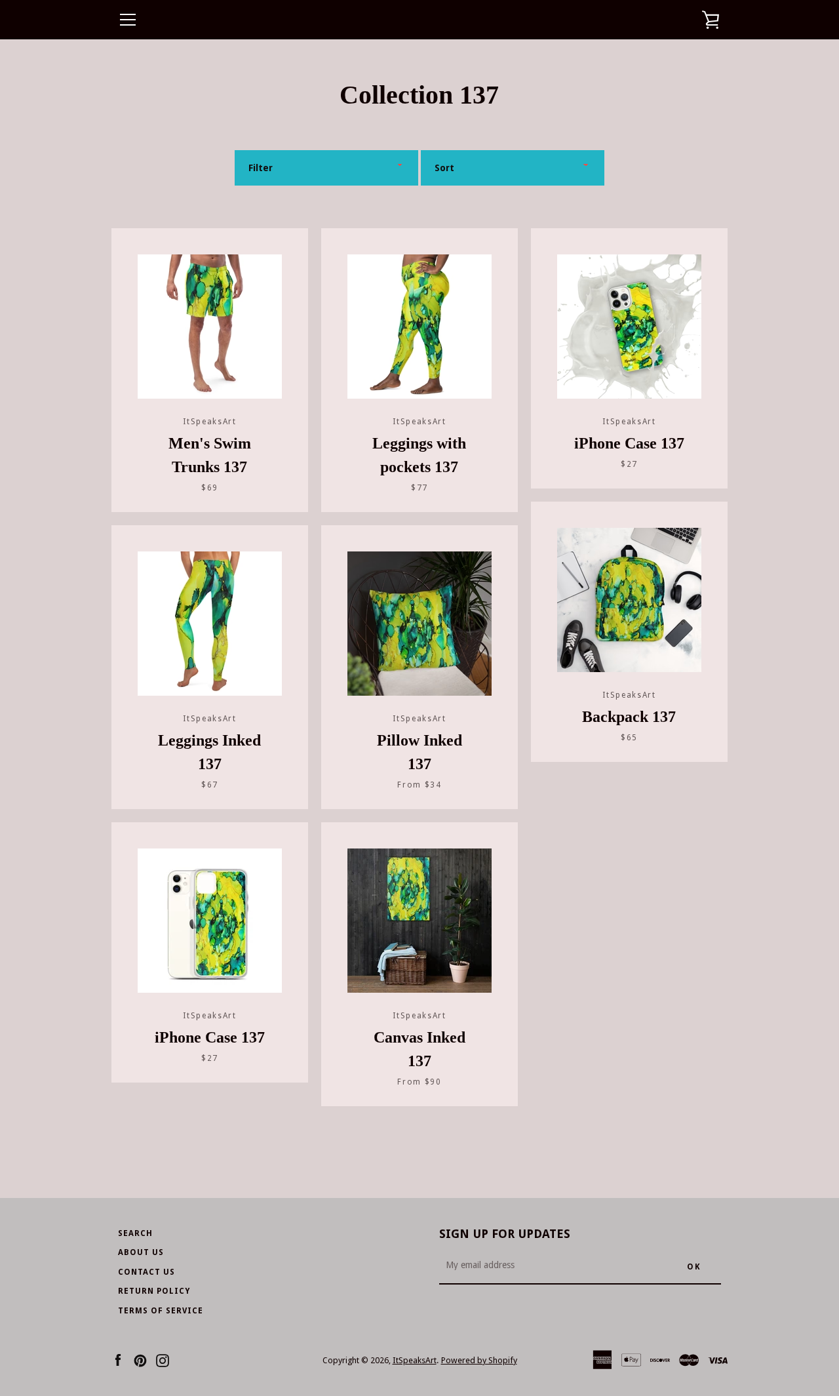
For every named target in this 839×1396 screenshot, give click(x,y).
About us (141, 1252)
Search (135, 1233)
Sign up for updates (504, 1234)
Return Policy (154, 1291)
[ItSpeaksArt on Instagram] (162, 1359)
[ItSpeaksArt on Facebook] (118, 1359)
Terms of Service (160, 1310)
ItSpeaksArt (415, 1360)
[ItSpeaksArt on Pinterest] (140, 1359)
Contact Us (146, 1272)
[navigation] (127, 19)
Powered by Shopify (479, 1360)
